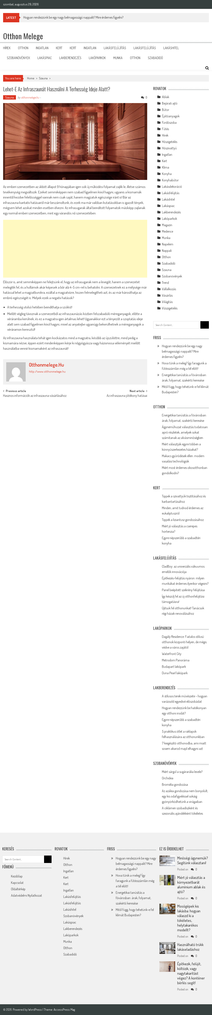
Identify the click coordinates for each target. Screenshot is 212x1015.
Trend (165, 282)
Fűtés (165, 129)
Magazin (167, 225)
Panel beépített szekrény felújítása (183, 590)
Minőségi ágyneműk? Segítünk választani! (192, 860)
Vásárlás (167, 295)
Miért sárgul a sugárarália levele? (182, 772)
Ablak (165, 97)
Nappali (167, 250)
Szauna (43, 78)
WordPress (35, 1009)
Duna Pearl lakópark (175, 673)
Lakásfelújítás (115, 48)
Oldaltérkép (18, 889)
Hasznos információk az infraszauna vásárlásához (34, 396)
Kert (59, 48)
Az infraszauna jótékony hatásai (127, 396)
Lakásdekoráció (172, 186)
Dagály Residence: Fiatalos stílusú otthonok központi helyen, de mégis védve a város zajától (184, 642)
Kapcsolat (17, 883)
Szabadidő (155, 58)
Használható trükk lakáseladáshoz (190, 947)
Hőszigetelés (169, 142)
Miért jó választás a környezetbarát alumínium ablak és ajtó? (191, 884)
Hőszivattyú (169, 148)
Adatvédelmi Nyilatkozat (26, 895)
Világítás (167, 302)
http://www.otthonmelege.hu (47, 371)
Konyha (167, 174)
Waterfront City (171, 654)
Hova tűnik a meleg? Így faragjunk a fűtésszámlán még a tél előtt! (135, 880)
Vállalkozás (169, 289)
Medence (167, 231)
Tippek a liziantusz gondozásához (183, 520)
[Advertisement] (75, 249)
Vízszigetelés (169, 308)
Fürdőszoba (169, 122)
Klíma (165, 167)
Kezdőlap (17, 876)
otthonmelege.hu (30, 97)
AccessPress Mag (64, 1009)
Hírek (7, 48)
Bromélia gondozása (175, 784)
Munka (118, 58)
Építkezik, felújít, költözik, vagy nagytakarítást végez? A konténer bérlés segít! (191, 973)
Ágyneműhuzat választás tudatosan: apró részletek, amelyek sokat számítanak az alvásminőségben (185, 432)
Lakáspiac (44, 58)
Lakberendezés (70, 58)
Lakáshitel (171, 48)
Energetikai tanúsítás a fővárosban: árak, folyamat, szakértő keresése (133, 897)
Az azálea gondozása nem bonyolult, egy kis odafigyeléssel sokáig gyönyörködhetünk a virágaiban (185, 796)
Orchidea (167, 778)
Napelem (167, 244)
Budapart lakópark (174, 666)
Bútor (165, 110)
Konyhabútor (170, 180)
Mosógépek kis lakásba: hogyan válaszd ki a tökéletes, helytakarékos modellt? (188, 918)
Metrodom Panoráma (175, 660)
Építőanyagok (170, 116)
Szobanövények (18, 58)
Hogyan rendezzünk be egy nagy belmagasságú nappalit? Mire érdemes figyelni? (182, 351)
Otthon (23, 48)
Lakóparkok (97, 58)
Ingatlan (42, 48)
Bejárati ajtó (169, 103)
